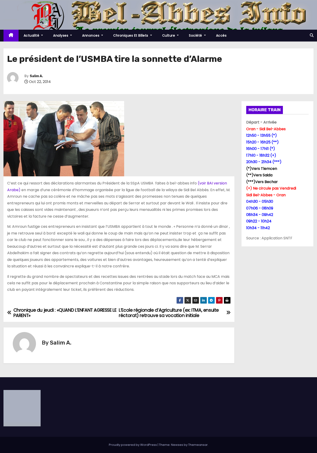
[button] (312, 35)
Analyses (61, 35)
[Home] (11, 35)
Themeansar (198, 445)
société (196, 35)
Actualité (32, 35)
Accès (221, 35)
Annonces (91, 35)
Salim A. (36, 76)
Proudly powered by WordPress (133, 445)
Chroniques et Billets (131, 35)
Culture (169, 35)
